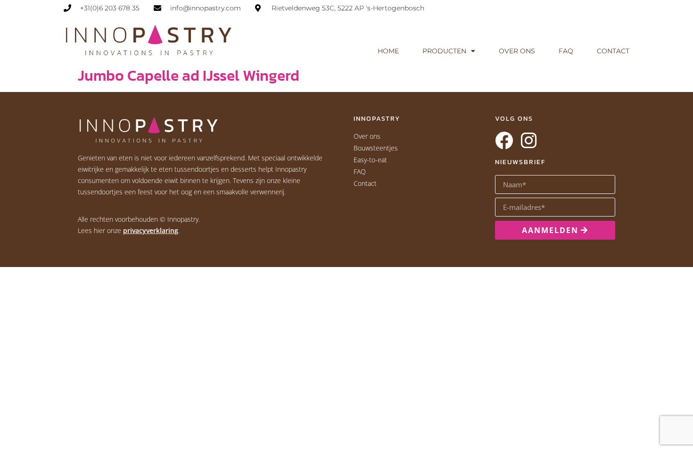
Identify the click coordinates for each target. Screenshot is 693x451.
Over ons (517, 51)
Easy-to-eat (370, 159)
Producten (444, 51)
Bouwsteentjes (376, 147)
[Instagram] (528, 141)
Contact (613, 51)
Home (388, 51)
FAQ (566, 51)
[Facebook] (504, 141)
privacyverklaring (150, 230)
